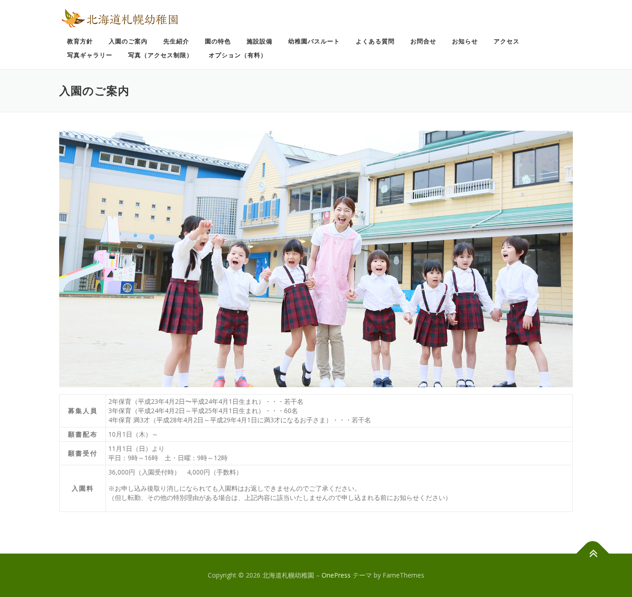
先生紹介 (176, 41)
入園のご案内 (128, 41)
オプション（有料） (238, 55)
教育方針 (80, 41)
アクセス (507, 41)
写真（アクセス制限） (160, 55)
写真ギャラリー (89, 55)
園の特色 (218, 41)
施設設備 (260, 41)
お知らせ (465, 41)
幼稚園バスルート (314, 41)
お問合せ (423, 41)
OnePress (336, 575)
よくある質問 (375, 41)
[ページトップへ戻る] (592, 553)
